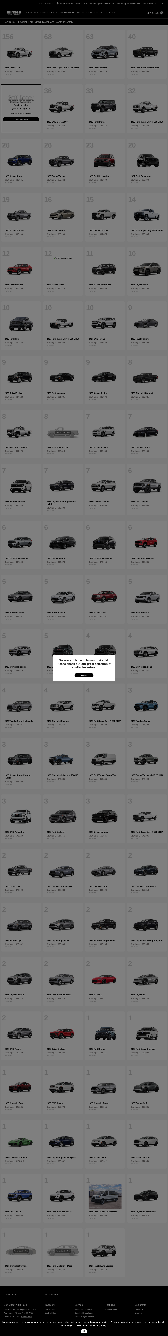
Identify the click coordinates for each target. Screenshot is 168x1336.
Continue (84, 675)
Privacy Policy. (100, 1325)
